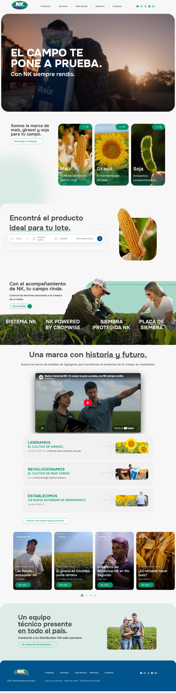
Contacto (117, 6)
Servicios (63, 6)
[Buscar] (99, 238)
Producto (49, 672)
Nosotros (100, 6)
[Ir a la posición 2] (86, 595)
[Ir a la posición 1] (82, 595)
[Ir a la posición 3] (90, 595)
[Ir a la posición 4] (95, 595)
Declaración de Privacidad (90, 681)
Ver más (22, 585)
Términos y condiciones (54, 681)
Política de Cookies (71, 681)
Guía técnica (82, 6)
